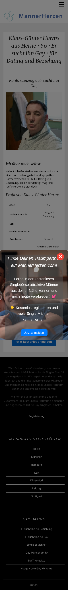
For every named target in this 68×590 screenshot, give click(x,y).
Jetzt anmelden (34, 332)
